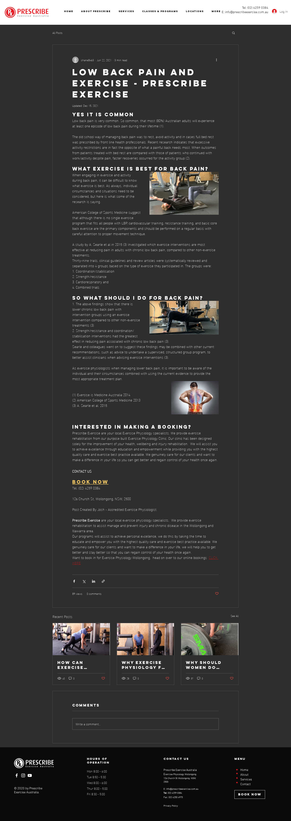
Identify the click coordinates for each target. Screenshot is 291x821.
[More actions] (216, 59)
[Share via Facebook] (74, 581)
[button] (233, 32)
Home (244, 770)
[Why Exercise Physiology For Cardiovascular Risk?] (145, 639)
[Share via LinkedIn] (93, 581)
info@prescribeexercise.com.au (246, 12)
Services (246, 780)
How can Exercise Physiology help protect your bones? (77, 665)
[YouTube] (29, 775)
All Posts (57, 33)
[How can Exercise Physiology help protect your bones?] (81, 639)
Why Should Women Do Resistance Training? (204, 665)
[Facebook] (16, 775)
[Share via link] (103, 581)
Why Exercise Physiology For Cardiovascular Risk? (145, 665)
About (244, 775)
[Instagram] (23, 775)
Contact (245, 784)
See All (235, 616)
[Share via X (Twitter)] (84, 581)
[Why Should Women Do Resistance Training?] (209, 639)
